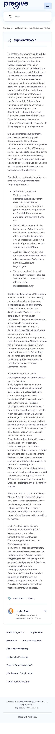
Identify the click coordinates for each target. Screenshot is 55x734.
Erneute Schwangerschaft (20, 665)
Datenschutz (33, 708)
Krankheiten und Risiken (23, 598)
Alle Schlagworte (15, 632)
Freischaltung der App (18, 648)
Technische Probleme (17, 657)
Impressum (20, 708)
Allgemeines (36, 632)
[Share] (45, 611)
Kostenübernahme (32, 640)
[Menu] (48, 6)
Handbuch (12, 640)
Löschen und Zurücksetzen (20, 673)
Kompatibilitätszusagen (18, 681)
